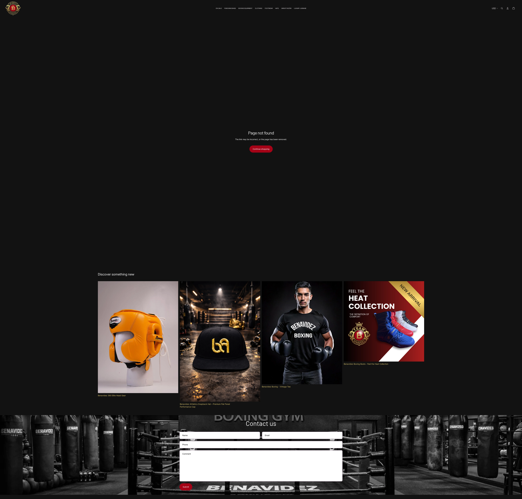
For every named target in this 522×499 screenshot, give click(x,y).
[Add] (174, 388)
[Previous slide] (348, 321)
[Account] (508, 8)
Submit (186, 487)
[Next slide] (420, 321)
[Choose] (256, 397)
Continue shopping (261, 149)
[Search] (502, 8)
